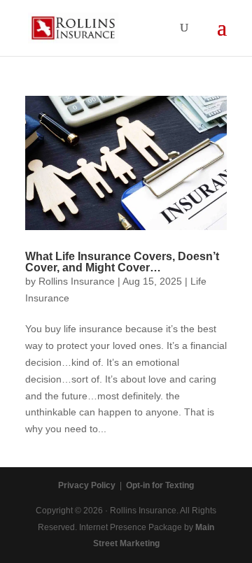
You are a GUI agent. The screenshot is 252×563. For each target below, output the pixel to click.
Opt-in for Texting (160, 485)
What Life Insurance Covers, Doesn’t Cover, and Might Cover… (122, 261)
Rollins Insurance (76, 281)
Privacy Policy (86, 485)
